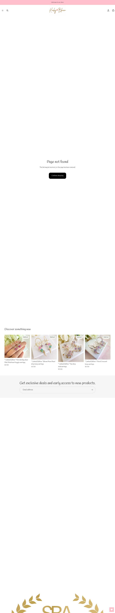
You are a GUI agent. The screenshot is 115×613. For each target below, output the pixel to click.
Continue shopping (57, 176)
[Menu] (2, 10)
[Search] (7, 10)
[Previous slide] (6, 346)
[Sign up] (92, 389)
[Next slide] (27, 346)
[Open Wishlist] (111, 609)
